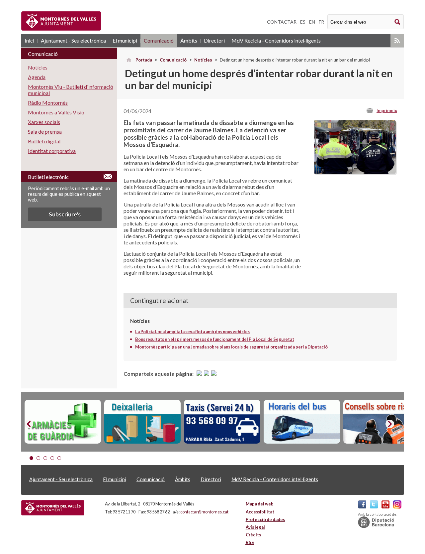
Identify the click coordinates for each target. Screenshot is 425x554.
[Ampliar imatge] (355, 172)
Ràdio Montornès (48, 102)
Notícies (203, 60)
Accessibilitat (260, 511)
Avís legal (255, 527)
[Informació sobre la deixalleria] (142, 422)
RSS (397, 40)
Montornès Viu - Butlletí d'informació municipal (70, 89)
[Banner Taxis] (222, 422)
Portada (143, 60)
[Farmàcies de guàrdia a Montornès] (63, 422)
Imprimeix (387, 110)
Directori (214, 40)
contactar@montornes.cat (204, 511)
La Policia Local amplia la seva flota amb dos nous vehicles (192, 331)
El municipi (125, 40)
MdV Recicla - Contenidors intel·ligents (276, 40)
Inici (29, 40)
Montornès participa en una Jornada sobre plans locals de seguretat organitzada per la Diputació (231, 346)
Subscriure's (65, 214)
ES (302, 22)
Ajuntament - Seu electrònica (73, 40)
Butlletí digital (44, 141)
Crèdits (253, 534)
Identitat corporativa (52, 151)
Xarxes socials (44, 122)
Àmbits (188, 40)
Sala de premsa (45, 131)
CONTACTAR (282, 22)
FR (321, 22)
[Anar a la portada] (52, 507)
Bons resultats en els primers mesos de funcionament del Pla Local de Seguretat (214, 339)
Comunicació (159, 40)
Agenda (36, 77)
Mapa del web (260, 503)
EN (312, 22)
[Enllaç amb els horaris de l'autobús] (302, 422)
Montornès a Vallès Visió (56, 112)
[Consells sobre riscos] (381, 422)
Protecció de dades (265, 519)
